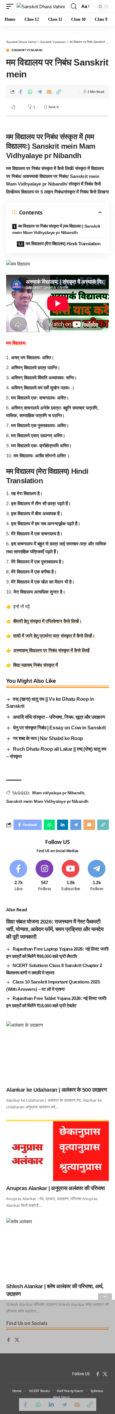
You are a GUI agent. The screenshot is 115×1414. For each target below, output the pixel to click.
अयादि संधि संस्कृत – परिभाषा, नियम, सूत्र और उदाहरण (59, 717)
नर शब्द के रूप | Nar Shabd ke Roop (48, 738)
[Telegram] (96, 876)
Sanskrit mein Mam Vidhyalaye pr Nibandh (47, 801)
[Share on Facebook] (20, 92)
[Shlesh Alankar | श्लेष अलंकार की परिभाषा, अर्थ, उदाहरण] (57, 1248)
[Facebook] (18, 876)
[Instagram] (44, 876)
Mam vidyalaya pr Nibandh (58, 792)
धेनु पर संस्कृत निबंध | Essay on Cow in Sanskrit (59, 727)
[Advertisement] (57, 1357)
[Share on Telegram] (39, 92)
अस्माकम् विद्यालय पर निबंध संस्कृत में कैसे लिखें (52, 650)
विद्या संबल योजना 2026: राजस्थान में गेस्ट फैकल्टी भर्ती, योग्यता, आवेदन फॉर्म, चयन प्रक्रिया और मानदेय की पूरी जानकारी (54, 929)
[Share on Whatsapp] (30, 92)
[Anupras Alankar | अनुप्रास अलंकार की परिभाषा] (57, 1150)
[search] (73, 6)
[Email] (49, 92)
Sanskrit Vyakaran (26, 50)
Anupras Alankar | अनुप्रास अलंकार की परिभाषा (55, 1188)
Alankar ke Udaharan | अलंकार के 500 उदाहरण (56, 1090)
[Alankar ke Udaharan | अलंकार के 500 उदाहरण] (57, 1052)
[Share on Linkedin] (62, 825)
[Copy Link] (58, 92)
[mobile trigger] (11, 6)
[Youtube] (70, 876)
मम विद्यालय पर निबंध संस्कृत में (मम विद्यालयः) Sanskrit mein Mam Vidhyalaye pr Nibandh (56, 229)
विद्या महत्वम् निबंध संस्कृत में (35, 665)
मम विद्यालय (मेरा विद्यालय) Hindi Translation (64, 243)
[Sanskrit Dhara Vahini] (41, 6)
